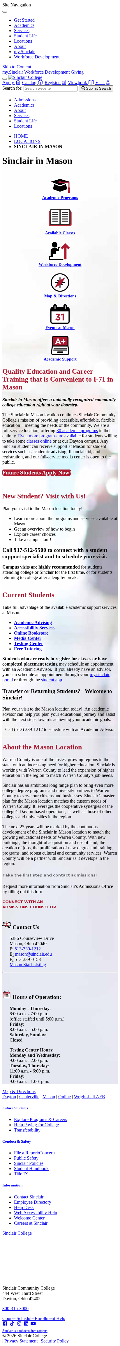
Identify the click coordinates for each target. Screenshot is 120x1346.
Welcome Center (29, 1217)
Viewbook (78, 82)
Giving (77, 72)
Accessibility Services (34, 627)
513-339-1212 (28, 948)
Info (12, 1185)
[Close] (4, 12)
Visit (100, 82)
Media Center (27, 638)
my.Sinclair (24, 51)
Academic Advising (33, 622)
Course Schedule (18, 1318)
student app (51, 679)
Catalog (30, 82)
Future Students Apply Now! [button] (36, 473)
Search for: (12, 88)
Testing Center (28, 643)
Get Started (24, 20)
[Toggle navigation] (4, 79)
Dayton (9, 1096)
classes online (39, 441)
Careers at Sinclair (30, 1223)
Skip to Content (16, 66)
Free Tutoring (28, 648)
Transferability (27, 1129)
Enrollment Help (50, 1318)
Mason (49, 1096)
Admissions (25, 99)
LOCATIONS (27, 141)
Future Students (15, 1108)
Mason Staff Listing (28, 964)
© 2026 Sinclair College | (35, 1338)
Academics (24, 25)
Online (64, 1096)
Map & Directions (19, 1091)
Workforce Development (36, 56)
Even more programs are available (49, 435)
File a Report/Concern (34, 1152)
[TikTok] (12, 1323)
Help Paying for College (36, 1124)
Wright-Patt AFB (89, 1096)
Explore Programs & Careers (40, 1119)
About (20, 46)
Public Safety (26, 1158)
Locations (23, 41)
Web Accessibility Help (35, 1212)
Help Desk (24, 1207)
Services (21, 30)
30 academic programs (77, 430)
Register (53, 82)
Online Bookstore (31, 632)
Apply (8, 82)
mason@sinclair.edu (33, 954)
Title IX (21, 1173)
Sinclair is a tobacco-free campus (24, 1331)
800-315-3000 (15, 1308)
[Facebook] (5, 1323)
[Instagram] (19, 1323)
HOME (21, 136)
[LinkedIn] (26, 1323)
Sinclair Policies (28, 1163)
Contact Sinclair (28, 1196)
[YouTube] (33, 1323)
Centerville (29, 1096)
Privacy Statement (21, 1340)
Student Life (25, 35)
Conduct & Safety (16, 1141)
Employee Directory (32, 1202)
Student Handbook (31, 1168)
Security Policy (55, 1340)
